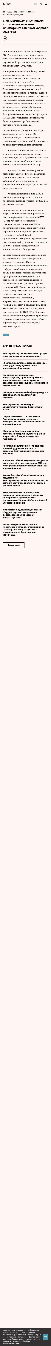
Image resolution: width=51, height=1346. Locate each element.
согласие (10, 1337)
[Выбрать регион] (41, 3)
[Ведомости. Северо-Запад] (8, 4)
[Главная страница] (4, 4)
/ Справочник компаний (23, 12)
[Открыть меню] (46, 3)
